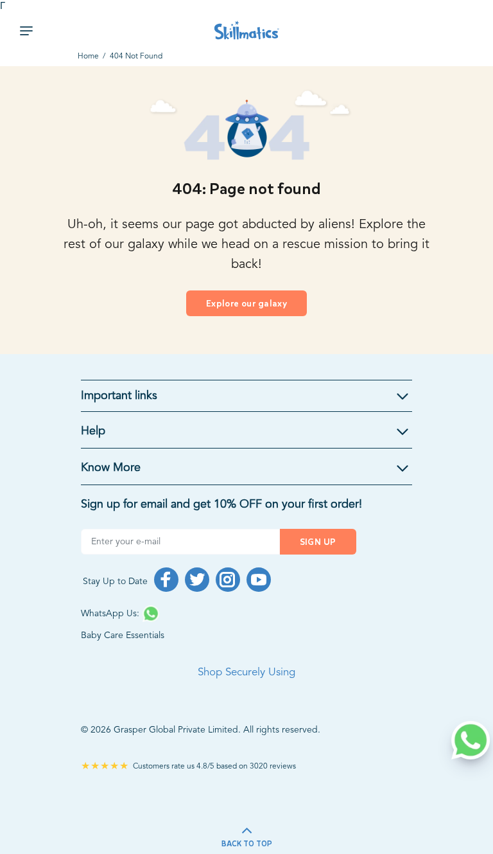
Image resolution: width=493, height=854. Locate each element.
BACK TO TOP (246, 844)
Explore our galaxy (247, 304)
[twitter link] (197, 579)
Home (88, 56)
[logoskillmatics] (246, 30)
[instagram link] (228, 579)
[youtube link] (258, 579)
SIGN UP (318, 542)
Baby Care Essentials (122, 635)
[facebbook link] (166, 579)
